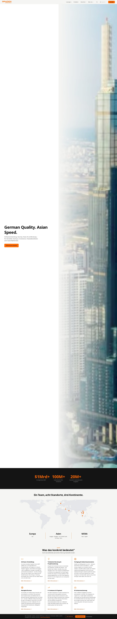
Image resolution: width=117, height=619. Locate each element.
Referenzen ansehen (11, 245)
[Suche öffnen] (97, 2)
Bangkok (56, 536)
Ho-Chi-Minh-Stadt (63, 536)
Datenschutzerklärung (45, 617)
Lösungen (68, 2)
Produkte (76, 2)
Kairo (83, 536)
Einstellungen (89, 616)
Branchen (83, 2)
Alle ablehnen (70, 616)
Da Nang (57, 538)
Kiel (32, 536)
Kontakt (111, 2)
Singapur (51, 536)
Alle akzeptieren (80, 616)
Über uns (90, 2)
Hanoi (61, 538)
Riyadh (86, 536)
